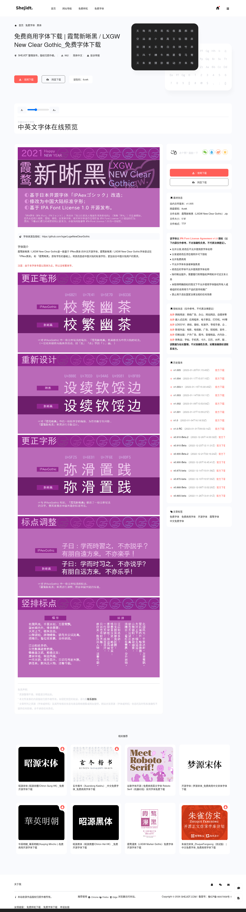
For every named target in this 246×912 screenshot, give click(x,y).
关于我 (17, 884)
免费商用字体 (189, 516)
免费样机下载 (34, 907)
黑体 (39, 25)
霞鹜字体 (214, 516)
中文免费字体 (177, 521)
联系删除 (92, 699)
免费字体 (99, 8)
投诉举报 (95, 55)
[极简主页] (218, 9)
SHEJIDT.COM (189, 896)
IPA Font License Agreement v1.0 (199, 238)
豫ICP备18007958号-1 (220, 896)
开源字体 (202, 516)
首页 (53, 8)
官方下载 (219, 370)
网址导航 (67, 8)
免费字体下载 (50, 907)
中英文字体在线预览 (48, 127)
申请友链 (64, 907)
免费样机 (83, 8)
